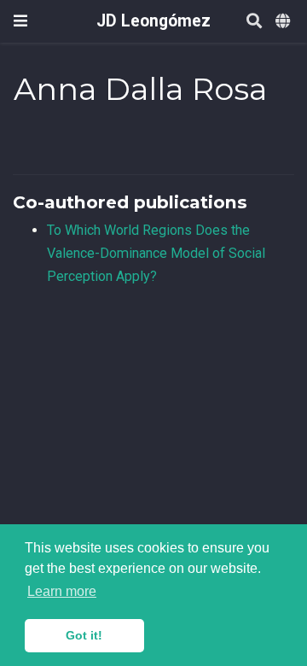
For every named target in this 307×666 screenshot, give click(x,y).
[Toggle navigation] (20, 20)
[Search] (254, 22)
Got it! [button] (84, 635)
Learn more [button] (61, 591)
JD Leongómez (153, 21)
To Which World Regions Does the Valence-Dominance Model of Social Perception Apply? (156, 252)
